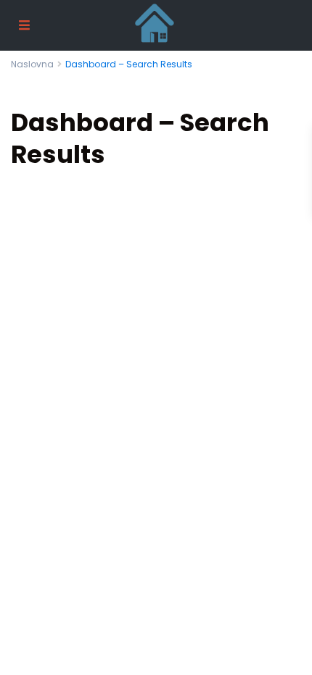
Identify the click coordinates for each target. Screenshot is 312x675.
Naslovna (32, 64)
